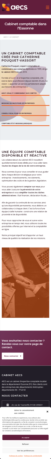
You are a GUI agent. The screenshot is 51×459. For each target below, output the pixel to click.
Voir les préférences (25, 450)
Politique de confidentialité (33, 456)
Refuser (25, 444)
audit (13, 78)
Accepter (25, 437)
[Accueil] (15, 7)
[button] (47, 411)
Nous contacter (11, 356)
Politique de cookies (16, 456)
